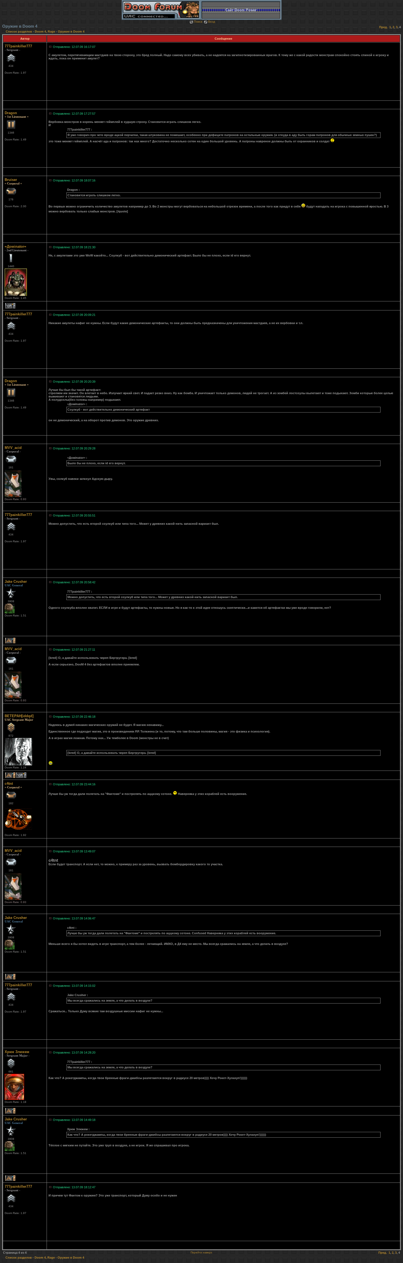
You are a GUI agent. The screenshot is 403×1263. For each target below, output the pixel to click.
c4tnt (9, 784)
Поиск (198, 21)
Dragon (11, 113)
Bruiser (11, 180)
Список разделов (19, 31)
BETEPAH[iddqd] (19, 716)
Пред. (383, 27)
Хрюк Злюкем (17, 1052)
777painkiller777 (18, 46)
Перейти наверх (201, 1252)
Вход (211, 21)
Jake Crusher (16, 581)
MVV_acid (13, 448)
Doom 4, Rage (45, 31)
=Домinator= (15, 246)
